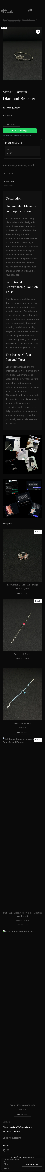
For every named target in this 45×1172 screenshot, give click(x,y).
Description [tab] (9, 181)
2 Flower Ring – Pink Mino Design (22, 585)
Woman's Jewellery (14, 20)
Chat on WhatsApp (19, 131)
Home (5, 20)
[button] (38, 32)
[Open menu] (20, 11)
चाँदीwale (7, 11)
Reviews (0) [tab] (8, 185)
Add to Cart (32, 1164)
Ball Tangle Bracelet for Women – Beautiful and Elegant (22, 914)
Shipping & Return (12, 1138)
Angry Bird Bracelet (23, 654)
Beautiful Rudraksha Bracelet (22, 1105)
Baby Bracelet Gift (22, 723)
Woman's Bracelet (28, 20)
